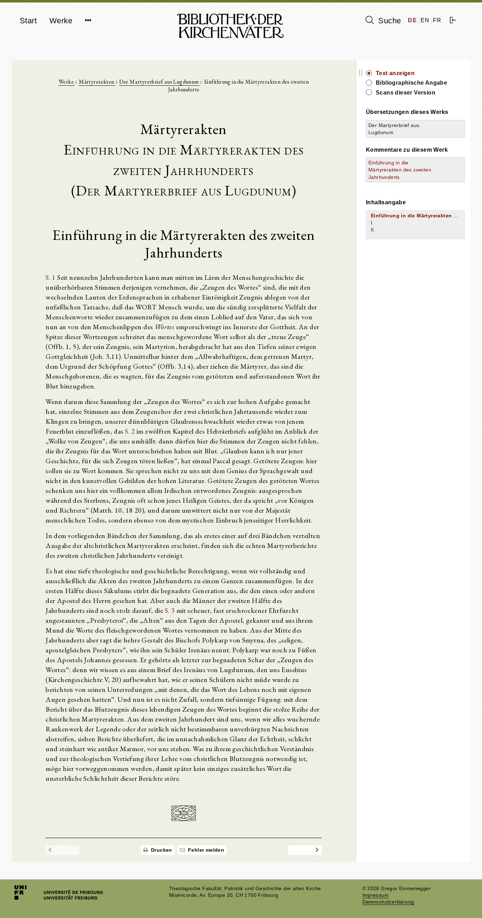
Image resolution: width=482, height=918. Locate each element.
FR (437, 20)
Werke (60, 20)
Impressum (375, 895)
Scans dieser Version (405, 93)
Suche (388, 20)
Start (28, 20)
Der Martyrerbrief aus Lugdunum (159, 81)
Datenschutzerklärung (388, 902)
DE (412, 20)
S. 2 (130, 431)
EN (425, 20)
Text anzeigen (395, 73)
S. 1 (51, 277)
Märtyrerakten (97, 81)
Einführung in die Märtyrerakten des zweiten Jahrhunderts (399, 170)
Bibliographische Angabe (411, 83)
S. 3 (170, 610)
